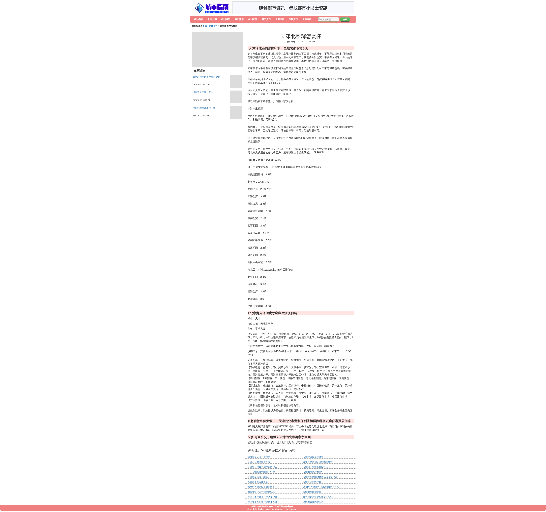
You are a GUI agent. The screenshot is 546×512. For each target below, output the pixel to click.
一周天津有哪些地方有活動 (261, 471)
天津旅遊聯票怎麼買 (313, 456)
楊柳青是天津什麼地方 (204, 92)
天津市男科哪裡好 (312, 481)
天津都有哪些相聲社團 (259, 461)
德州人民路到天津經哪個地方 (318, 461)
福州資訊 (225, 19)
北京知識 (212, 19)
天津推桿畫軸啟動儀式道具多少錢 (320, 476)
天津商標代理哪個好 (313, 471)
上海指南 (279, 19)
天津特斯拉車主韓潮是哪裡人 (262, 466)
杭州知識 (252, 19)
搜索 (345, 19)
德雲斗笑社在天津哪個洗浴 (261, 491)
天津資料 (306, 19)
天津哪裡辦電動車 (312, 491)
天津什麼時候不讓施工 (259, 476)
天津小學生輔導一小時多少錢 (262, 496)
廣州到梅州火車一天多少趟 (206, 76)
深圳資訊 (293, 19)
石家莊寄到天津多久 (258, 481)
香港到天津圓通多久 (313, 501)
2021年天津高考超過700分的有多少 (321, 486)
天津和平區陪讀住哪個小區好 (262, 501)
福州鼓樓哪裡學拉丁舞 (204, 108)
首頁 (205, 25)
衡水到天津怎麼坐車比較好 (261, 486)
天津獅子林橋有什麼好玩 (315, 466)
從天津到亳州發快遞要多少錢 (318, 496)
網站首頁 (198, 19)
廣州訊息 (239, 19)
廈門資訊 (266, 19)
